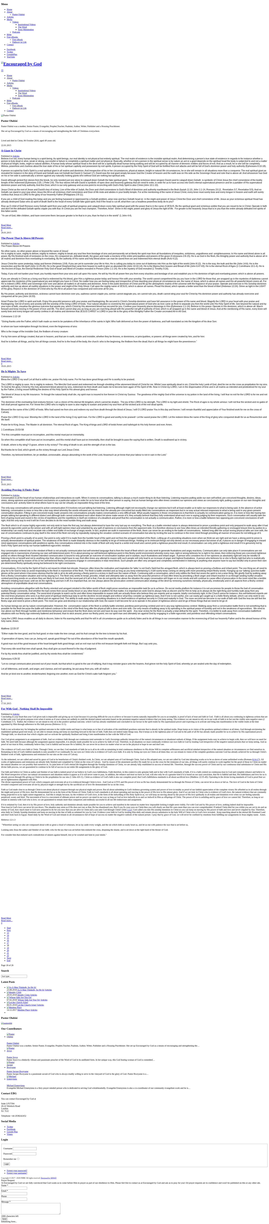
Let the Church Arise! (27, 1005)
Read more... (6, 227)
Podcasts (16, 32)
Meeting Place (23, 1010)
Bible (9, 34)
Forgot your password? (17, 1170)
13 (8, 933)
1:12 (129, 810)
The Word (22, 27)
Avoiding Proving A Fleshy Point (20, 489)
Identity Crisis (23, 995)
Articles (10, 17)
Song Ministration (26, 29)
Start (9, 928)
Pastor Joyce (12, 1057)
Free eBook (17, 39)
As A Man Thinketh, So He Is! (30, 990)
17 (8, 943)
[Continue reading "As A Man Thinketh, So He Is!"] (21, 987)
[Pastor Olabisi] (11, 1036)
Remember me (9, 1159)
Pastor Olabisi (18, 14)
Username (7, 1148)
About (9, 12)
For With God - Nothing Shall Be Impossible (26, 708)
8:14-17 (255, 759)
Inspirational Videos (27, 24)
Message (6, 1202)
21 (8, 953)
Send (4, 1219)
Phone (4, 1196)
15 (8, 938)
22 (8, 955)
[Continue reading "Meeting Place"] (14, 1007)
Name (4, 1185)
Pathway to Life (19, 42)
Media (9, 19)
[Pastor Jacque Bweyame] (11, 1067)
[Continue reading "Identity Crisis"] (14, 992)
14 (8, 935)
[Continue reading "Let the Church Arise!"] (17, 1002)
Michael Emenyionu (16, 1085)
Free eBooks (12, 37)
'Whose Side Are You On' (28, 1000)
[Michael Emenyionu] (12, 1079)
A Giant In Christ (11, 150)
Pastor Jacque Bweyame (17, 1071)
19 (8, 948)
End (8, 960)
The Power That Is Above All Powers (22, 238)
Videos (15, 22)
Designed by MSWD (48, 1178)
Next (9, 958)
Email (4, 1191)
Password (7, 1153)
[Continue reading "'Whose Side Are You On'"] (19, 997)
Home (9, 9)
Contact (10, 44)
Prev (9, 930)
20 (8, 950)
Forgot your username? (17, 1173)
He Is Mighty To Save (13, 371)
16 (8, 940)
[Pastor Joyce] (11, 1051)
